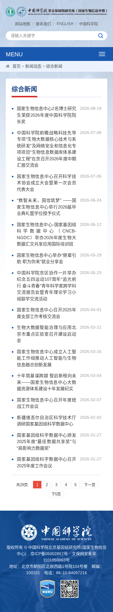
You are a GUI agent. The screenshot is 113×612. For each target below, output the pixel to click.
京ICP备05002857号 (49, 553)
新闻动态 (33, 66)
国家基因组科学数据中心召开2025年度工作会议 (46, 462)
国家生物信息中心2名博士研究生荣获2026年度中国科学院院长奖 (46, 115)
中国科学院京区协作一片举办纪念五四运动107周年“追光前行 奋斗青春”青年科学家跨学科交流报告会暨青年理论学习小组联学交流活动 (46, 285)
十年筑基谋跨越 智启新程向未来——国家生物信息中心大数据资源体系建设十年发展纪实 (46, 382)
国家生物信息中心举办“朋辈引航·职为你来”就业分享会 (46, 258)
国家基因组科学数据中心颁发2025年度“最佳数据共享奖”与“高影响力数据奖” (46, 442)
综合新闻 (54, 66)
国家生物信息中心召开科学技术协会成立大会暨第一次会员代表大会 (46, 183)
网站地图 (22, 24)
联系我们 (43, 24)
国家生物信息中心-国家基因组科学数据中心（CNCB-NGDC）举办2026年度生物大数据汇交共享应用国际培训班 (46, 234)
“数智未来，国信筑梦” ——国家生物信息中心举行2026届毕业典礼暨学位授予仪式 (46, 207)
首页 (16, 66)
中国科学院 (88, 24)
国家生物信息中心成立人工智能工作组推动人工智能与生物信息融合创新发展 (46, 358)
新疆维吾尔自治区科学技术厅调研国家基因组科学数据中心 (46, 421)
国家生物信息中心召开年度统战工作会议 (46, 403)
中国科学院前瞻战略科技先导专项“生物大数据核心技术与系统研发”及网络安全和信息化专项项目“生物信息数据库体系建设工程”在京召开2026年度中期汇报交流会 (46, 149)
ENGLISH (65, 24)
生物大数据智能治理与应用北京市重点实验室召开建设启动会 (46, 334)
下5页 (56, 494)
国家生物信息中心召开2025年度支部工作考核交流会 (46, 313)
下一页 (89, 485)
